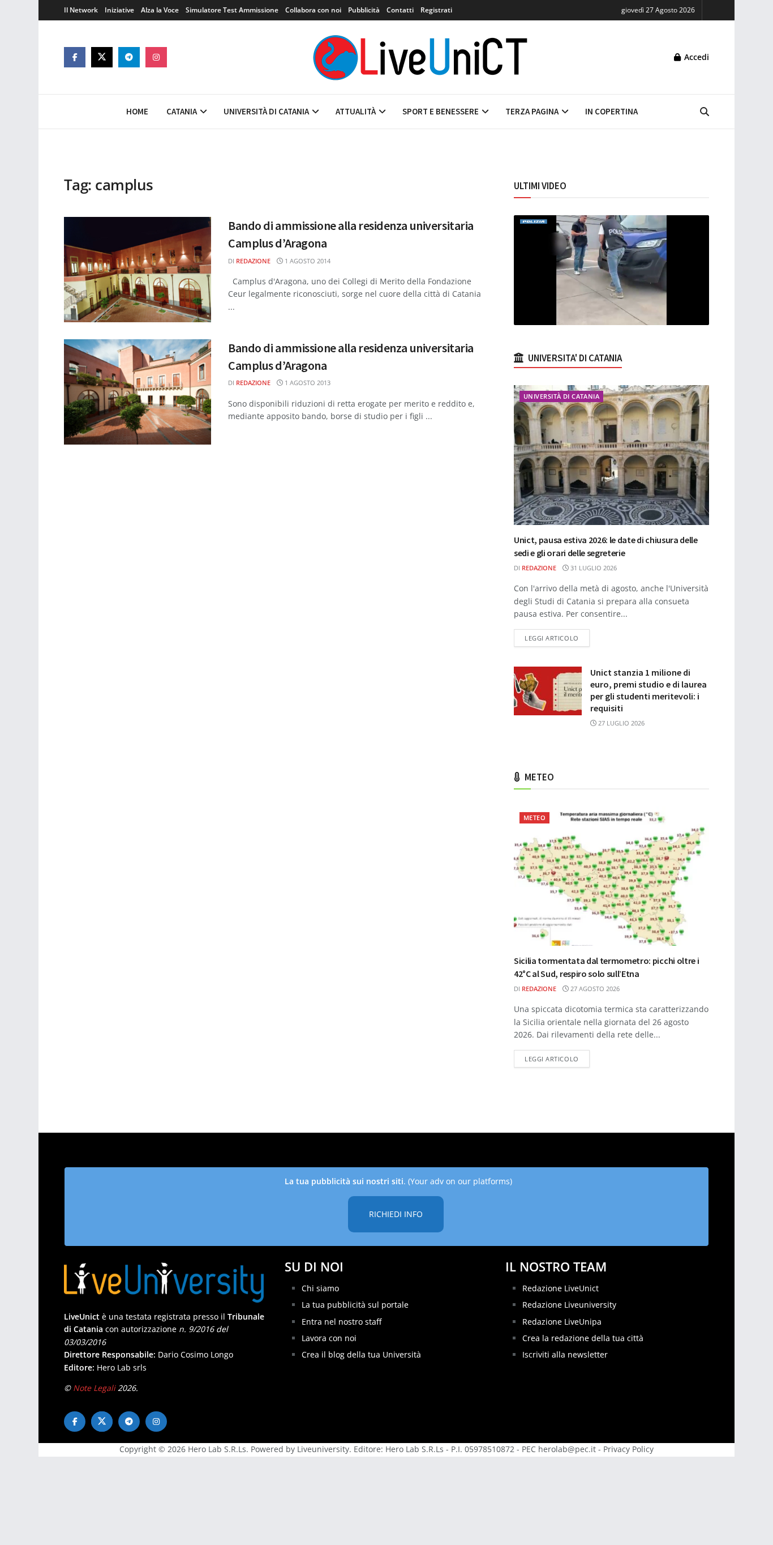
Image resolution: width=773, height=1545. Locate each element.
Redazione (253, 261)
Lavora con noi (329, 1338)
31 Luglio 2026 (593, 568)
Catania (181, 111)
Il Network (81, 10)
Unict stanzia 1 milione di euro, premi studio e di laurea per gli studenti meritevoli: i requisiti (648, 690)
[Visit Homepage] (420, 57)
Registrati (436, 10)
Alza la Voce (160, 10)
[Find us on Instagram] (156, 57)
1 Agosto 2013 (306, 382)
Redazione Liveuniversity (569, 1304)
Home (137, 111)
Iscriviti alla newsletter (565, 1354)
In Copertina (611, 111)
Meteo (534, 817)
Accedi (695, 57)
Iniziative (119, 10)
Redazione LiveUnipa (562, 1321)
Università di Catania (266, 111)
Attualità (356, 111)
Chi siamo (320, 1288)
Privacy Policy (628, 1449)
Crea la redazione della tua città (582, 1338)
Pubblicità (364, 10)
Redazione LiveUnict (560, 1288)
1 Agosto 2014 (306, 261)
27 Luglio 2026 (620, 723)
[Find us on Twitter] (102, 57)
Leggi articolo (557, 637)
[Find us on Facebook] (74, 57)
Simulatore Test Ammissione (232, 10)
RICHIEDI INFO (396, 1214)
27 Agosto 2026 (594, 988)
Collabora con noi (313, 10)
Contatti (400, 10)
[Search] (704, 112)
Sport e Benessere (440, 111)
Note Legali (94, 1387)
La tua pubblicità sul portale (355, 1304)
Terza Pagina (532, 111)
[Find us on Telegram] (129, 57)
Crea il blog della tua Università (361, 1354)
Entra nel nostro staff (341, 1321)
